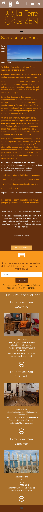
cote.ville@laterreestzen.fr (21, 356)
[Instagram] (38, 4)
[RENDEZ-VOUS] (11, 5)
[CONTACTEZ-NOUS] (11, 2)
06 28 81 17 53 (28, 420)
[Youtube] (32, 4)
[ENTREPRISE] (18, 2)
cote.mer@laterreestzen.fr (21, 491)
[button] (21, 31)
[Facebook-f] (26, 4)
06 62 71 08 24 (28, 353)
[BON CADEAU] (4, 2)
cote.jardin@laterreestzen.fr (21, 423)
